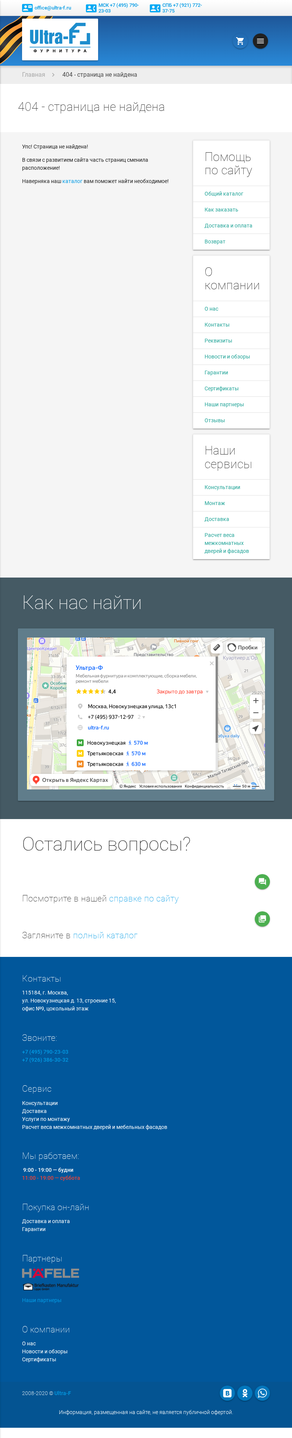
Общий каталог (224, 194)
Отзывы (215, 420)
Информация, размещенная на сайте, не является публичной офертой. (146, 1412)
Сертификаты (222, 388)
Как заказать (221, 210)
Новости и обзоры (227, 357)
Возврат (215, 241)
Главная (33, 74)
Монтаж (215, 503)
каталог (72, 181)
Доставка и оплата (228, 226)
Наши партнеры (224, 404)
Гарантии (216, 372)
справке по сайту (144, 898)
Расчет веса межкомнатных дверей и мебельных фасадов (94, 1127)
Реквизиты (218, 341)
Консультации (222, 487)
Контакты (217, 325)
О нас (211, 309)
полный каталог (105, 935)
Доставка (217, 519)
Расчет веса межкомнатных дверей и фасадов (227, 543)
